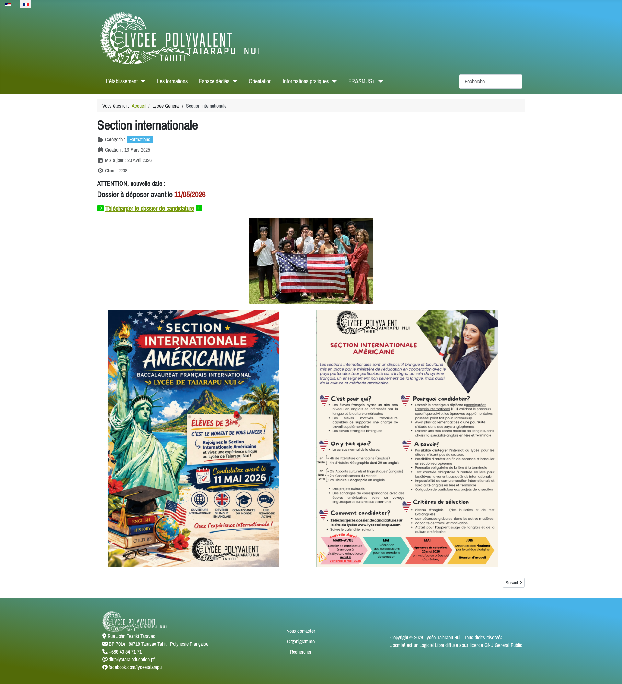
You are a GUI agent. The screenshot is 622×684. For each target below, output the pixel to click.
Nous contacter (300, 631)
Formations (139, 139)
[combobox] (490, 81)
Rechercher (300, 652)
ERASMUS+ (361, 81)
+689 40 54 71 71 (125, 652)
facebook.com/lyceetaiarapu (135, 667)
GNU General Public (503, 645)
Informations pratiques (306, 81)
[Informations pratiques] (333, 81)
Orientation (260, 81)
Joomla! (397, 645)
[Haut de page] (611, 672)
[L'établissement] (142, 81)
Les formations (172, 81)
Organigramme (301, 641)
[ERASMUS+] (379, 81)
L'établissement (122, 81)
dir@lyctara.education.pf (132, 659)
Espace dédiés (214, 81)
